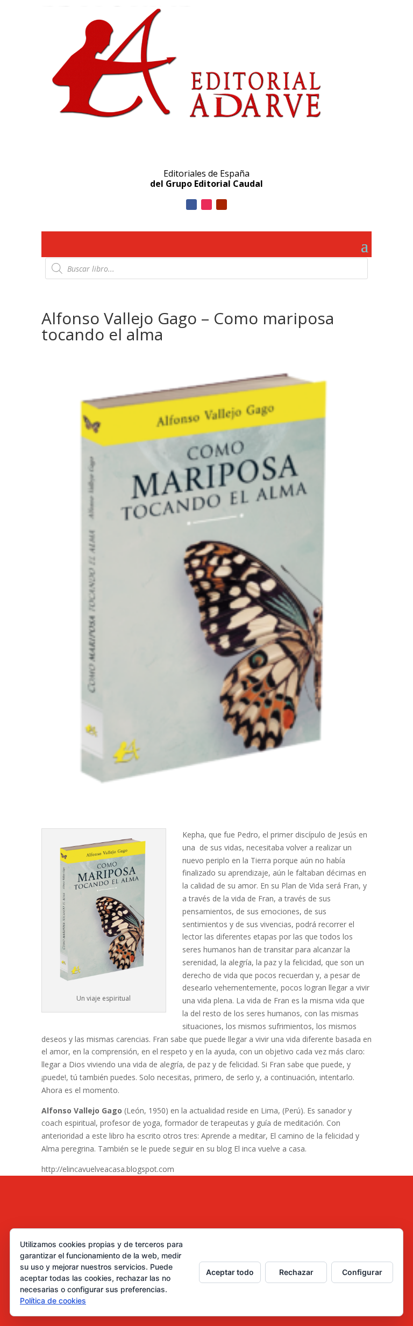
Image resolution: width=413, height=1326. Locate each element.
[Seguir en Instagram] (206, 204)
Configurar (362, 1272)
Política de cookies (53, 1300)
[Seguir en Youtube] (221, 204)
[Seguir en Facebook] (191, 204)
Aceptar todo (230, 1272)
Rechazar (296, 1272)
